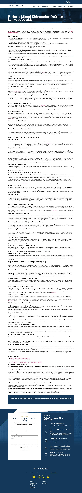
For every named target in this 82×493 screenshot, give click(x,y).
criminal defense (70, 56)
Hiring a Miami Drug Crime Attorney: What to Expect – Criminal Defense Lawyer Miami (26, 362)
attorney (51, 160)
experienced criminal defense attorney (65, 369)
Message (12, 438)
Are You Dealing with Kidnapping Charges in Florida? (20, 359)
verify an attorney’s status (18, 91)
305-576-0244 (67, 2)
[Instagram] (39, 477)
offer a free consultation (33, 126)
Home (34, 6)
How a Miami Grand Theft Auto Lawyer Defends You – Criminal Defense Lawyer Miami (26, 361)
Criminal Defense (45, 6)
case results (43, 81)
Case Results (60, 6)
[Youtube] (48, 477)
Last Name (26, 427)
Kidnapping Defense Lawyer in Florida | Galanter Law (20, 358)
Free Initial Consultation (12, 2)
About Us (38, 6)
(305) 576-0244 (44, 483)
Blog (64, 6)
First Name (13, 427)
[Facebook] (34, 477)
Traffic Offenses (53, 6)
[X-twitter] (43, 477)
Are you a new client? (14, 434)
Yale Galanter (42, 72)
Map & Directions (32, 487)
